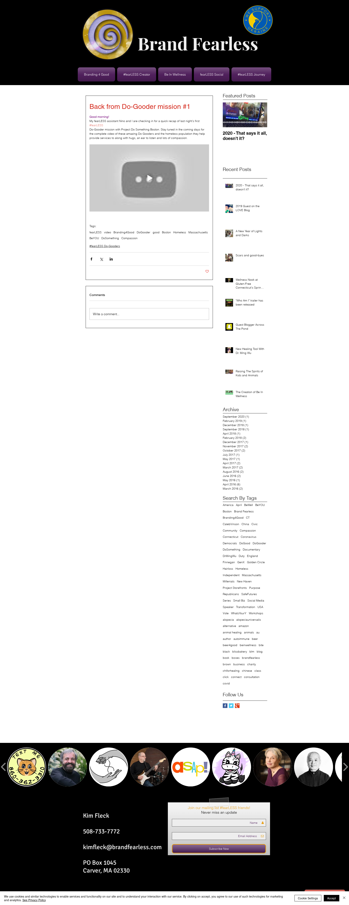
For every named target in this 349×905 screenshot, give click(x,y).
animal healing (232, 632)
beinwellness (248, 645)
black (226, 651)
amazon (244, 626)
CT (248, 517)
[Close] (344, 898)
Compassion (129, 238)
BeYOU (94, 238)
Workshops (256, 613)
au (258, 632)
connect (236, 677)
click (226, 677)
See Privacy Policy (34, 900)
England (252, 556)
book (226, 658)
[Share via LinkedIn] (111, 259)
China (245, 524)
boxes (236, 658)
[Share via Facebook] (91, 259)
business (239, 664)
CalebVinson (231, 524)
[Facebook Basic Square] (225, 705)
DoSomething (110, 238)
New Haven (244, 581)
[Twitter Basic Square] (231, 705)
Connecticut (230, 537)
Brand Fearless (244, 511)
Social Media (255, 600)
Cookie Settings (308, 898)
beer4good (230, 645)
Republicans (231, 594)
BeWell (248, 505)
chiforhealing (231, 670)
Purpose (254, 588)
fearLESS (95, 232)
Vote (226, 613)
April (239, 505)
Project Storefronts (235, 588)
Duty (242, 556)
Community (230, 530)
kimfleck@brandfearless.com (122, 847)
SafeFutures (249, 594)
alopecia (228, 619)
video (107, 232)
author (227, 639)
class (257, 670)
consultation (252, 677)
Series (227, 600)
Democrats (230, 543)
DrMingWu (229, 556)
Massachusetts (198, 232)
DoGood (244, 543)
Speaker (228, 607)
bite (261, 645)
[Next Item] (261, 115)
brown (227, 664)
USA (260, 607)
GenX (241, 562)
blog (260, 651)
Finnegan (229, 562)
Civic (254, 524)
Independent (231, 575)
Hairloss (228, 568)
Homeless (179, 232)
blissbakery (239, 651)
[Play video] (149, 178)
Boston (166, 232)
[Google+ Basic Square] (237, 705)
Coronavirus (248, 537)
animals (249, 632)
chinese (247, 670)
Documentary (251, 549)
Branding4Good (124, 232)
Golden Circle (256, 562)
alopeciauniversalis (248, 619)
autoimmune (241, 639)
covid (226, 683)
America (228, 505)
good (156, 232)
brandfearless (251, 658)
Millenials (228, 581)
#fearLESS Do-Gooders (104, 246)
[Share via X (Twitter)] (101, 259)
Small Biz (239, 600)
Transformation (245, 607)
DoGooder (143, 232)
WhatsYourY (238, 613)
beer (255, 639)
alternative (229, 626)
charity (251, 664)
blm (251, 651)
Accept (331, 898)
